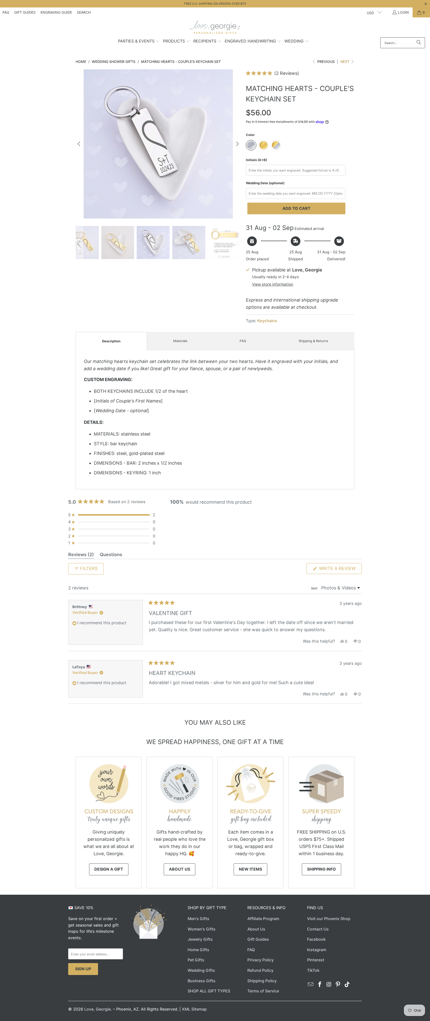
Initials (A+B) (256, 160)
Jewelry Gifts (200, 939)
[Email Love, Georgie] (311, 984)
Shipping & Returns (313, 341)
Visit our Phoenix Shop (328, 918)
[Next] (237, 144)
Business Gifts (201, 980)
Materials (180, 341)
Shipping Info (321, 869)
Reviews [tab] (81, 555)
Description (111, 341)
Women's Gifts (201, 929)
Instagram (316, 949)
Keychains (267, 320)
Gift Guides (25, 12)
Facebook (316, 939)
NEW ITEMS (250, 869)
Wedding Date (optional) (265, 183)
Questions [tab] (111, 555)
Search (84, 12)
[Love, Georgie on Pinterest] (338, 984)
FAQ (5, 12)
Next (345, 61)
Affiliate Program (263, 918)
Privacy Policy (260, 959)
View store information (272, 284)
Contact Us (318, 929)
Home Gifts (198, 949)
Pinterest (315, 959)
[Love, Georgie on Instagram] (329, 984)
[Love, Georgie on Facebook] (320, 984)
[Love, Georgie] (215, 28)
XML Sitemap (194, 1009)
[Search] (419, 42)
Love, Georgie (97, 1009)
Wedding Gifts (201, 970)
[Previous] (79, 144)
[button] (139, 41)
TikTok (313, 970)
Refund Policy (260, 970)
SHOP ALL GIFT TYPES (209, 990)
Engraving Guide (56, 12)
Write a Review (340, 570)
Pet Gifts (196, 959)
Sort (314, 588)
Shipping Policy (262, 980)
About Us (179, 869)
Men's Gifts (198, 918)
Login (403, 12)
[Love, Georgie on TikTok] (347, 984)
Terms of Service (263, 990)
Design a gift (108, 869)
